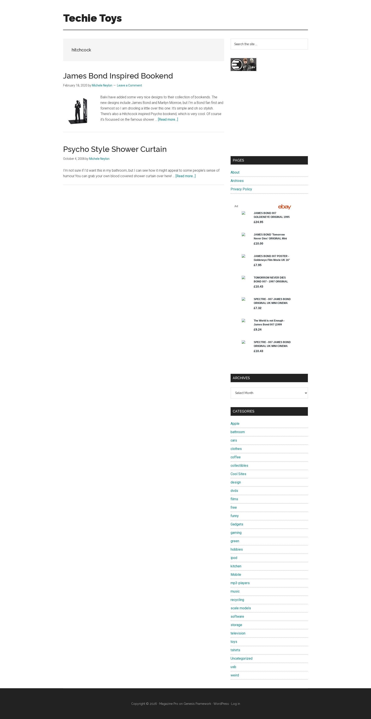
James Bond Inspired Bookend (118, 75)
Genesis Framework (197, 703)
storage (236, 625)
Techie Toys (92, 18)
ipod (234, 558)
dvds (234, 491)
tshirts (235, 650)
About (235, 172)
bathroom (238, 432)
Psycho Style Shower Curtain (115, 149)
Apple (235, 424)
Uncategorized (241, 658)
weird (235, 675)
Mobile (236, 575)
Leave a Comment (129, 85)
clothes (236, 449)
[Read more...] (168, 119)
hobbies (237, 549)
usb (233, 667)
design (236, 482)
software (237, 616)
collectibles (239, 465)
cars (234, 440)
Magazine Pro (168, 703)
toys (234, 642)
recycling (237, 600)
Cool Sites (238, 474)
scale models (241, 608)
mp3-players (240, 583)
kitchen (236, 566)
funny (235, 516)
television (238, 633)
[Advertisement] (269, 117)
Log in (235, 703)
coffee (236, 457)
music (235, 591)
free (234, 507)
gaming (236, 533)
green (235, 541)
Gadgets (237, 524)
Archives (237, 181)
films (234, 499)
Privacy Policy (241, 189)
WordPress (221, 703)
